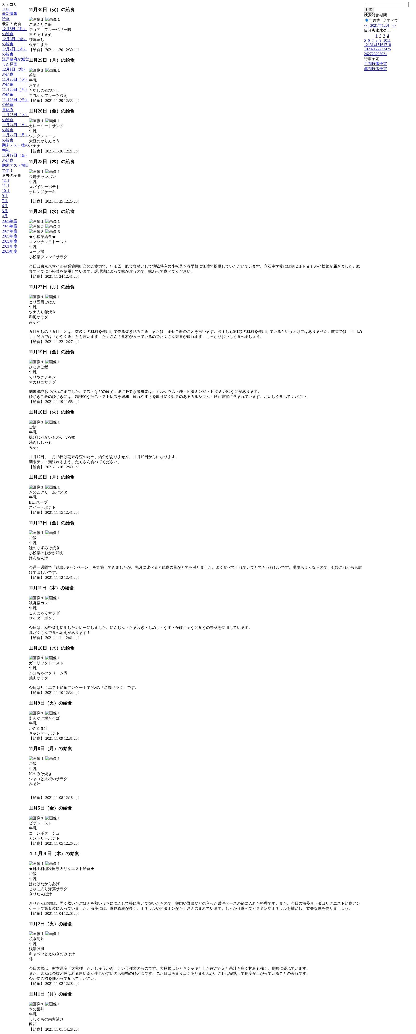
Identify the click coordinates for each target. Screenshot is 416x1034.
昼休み (7, 110)
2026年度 (9, 221)
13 (370, 45)
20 (370, 49)
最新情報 (9, 14)
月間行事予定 (375, 64)
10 (385, 40)
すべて (392, 20)
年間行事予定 (375, 69)
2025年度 (9, 226)
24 (385, 49)
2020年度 (9, 251)
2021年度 (9, 246)
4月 (5, 216)
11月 (6, 186)
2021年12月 (380, 25)
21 (374, 49)
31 (385, 54)
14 (374, 45)
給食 (6, 19)
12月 (6, 180)
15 (377, 45)
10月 (6, 191)
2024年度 (9, 231)
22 (377, 49)
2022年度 (9, 241)
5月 (5, 211)
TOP (5, 9)
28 (374, 54)
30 (381, 54)
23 (381, 49)
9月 (5, 196)
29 (377, 54)
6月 (5, 206)
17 (385, 45)
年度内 (375, 20)
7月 (5, 201)
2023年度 (9, 236)
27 (370, 54)
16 (381, 45)
